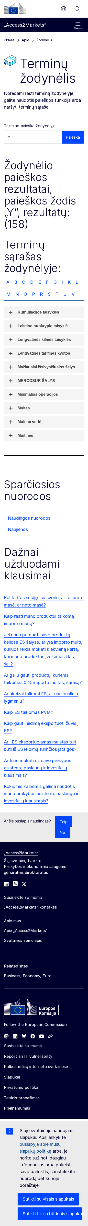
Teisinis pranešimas (22, 1097)
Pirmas (9, 40)
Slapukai (12, 1077)
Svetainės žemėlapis (23, 940)
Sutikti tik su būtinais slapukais (52, 1213)
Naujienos (18, 529)
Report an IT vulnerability (28, 1056)
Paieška (77, 9)
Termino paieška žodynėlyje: (30, 125)
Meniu (78, 28)
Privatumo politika (21, 1087)
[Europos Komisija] (15, 8)
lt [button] (63, 9)
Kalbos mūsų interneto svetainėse (36, 1066)
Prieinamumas (17, 1108)
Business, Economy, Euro (28, 975)
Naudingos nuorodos (29, 518)
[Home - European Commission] (39, 1008)
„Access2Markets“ (21, 852)
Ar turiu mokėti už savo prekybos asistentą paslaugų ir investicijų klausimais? (37, 768)
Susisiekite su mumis (23, 1045)
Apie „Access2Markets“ (25, 930)
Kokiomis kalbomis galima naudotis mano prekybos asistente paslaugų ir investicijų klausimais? (41, 794)
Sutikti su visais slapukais (48, 1199)
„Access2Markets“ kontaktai (30, 907)
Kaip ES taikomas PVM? (28, 712)
